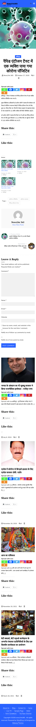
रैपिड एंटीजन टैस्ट (14, 203)
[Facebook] (10, 89)
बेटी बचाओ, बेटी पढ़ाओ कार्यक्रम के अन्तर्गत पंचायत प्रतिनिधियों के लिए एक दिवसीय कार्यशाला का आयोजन (16, 641)
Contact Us (22, 708)
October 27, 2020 (23, 75)
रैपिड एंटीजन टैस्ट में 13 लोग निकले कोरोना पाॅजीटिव (7, 187)
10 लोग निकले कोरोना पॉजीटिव (23, 169)
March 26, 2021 (8, 696)
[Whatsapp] (4, 89)
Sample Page (19, 711)
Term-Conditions (11, 714)
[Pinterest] (29, 89)
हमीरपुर (18, 57)
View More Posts (18, 225)
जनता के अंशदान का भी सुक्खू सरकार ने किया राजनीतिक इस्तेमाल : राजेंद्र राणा (17, 387)
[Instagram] (23, 89)
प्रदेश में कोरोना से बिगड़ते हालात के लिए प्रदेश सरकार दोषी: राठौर (17, 471)
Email (3, 309)
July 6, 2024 (7, 437)
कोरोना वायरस (24, 199)
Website (4, 317)
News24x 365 (8, 75)
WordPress (20, 720)
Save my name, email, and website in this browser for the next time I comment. (17, 326)
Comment (5, 271)
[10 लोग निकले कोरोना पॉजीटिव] (24, 164)
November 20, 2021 (10, 606)
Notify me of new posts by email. (12, 340)
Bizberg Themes (18, 723)
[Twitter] (17, 89)
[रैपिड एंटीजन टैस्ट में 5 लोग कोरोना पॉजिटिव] (8, 164)
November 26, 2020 (10, 523)
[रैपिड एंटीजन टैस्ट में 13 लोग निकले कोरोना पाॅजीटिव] (8, 181)
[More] (4, 92)
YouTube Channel (25, 714)
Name (3, 300)
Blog (13, 708)
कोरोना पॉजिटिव (13, 199)
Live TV (9, 711)
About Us (6, 708)
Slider (28, 711)
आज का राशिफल (8, 555)
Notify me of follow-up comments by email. (16, 332)
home (30, 708)
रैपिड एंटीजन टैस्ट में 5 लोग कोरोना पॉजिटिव (7, 170)
